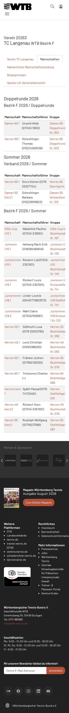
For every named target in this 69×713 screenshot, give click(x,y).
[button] (7, 705)
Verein (20, 59)
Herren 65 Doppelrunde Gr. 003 (58, 143)
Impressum (48, 527)
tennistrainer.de (16, 559)
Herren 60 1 (12, 373)
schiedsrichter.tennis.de (21, 555)
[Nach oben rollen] (61, 705)
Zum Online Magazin (38, 502)
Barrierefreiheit (50, 531)
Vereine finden (49, 593)
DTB (9, 531)
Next (67, 461)
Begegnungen (16, 75)
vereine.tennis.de (17, 551)
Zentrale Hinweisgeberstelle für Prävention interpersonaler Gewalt (52, 573)
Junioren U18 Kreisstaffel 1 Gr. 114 (59, 284)
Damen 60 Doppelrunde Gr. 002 (58, 127)
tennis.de (12, 539)
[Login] (61, 6)
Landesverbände (16, 535)
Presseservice (49, 549)
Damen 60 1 (12, 123)
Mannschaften (49, 59)
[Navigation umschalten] (7, 14)
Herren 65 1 (12, 139)
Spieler (26, 83)
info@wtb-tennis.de (15, 623)
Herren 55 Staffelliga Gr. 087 (59, 424)
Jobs (44, 553)
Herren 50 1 (12, 358)
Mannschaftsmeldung (30, 67)
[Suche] (52, 6)
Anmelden (56, 670)
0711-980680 (15, 619)
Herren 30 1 (12, 326)
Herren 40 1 (12, 342)
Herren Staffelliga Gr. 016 (59, 393)
